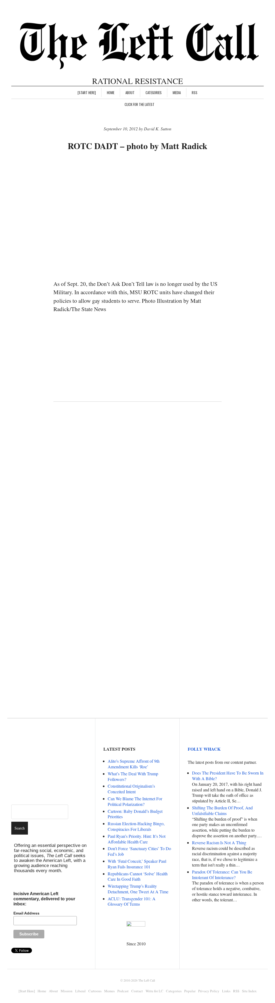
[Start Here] (87, 92)
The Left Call (146, 980)
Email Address (26, 913)
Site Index (249, 991)
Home (110, 92)
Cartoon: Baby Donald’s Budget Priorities (135, 814)
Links (226, 991)
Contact (137, 991)
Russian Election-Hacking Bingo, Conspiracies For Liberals (136, 826)
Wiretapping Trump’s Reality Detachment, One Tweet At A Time (138, 888)
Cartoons (95, 991)
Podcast (123, 991)
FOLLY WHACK (204, 749)
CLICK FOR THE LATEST (139, 104)
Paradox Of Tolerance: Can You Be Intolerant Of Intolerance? (222, 874)
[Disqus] (137, 493)
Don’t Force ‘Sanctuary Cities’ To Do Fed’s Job (139, 851)
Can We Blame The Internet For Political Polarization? (135, 801)
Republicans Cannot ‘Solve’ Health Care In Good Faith (138, 876)
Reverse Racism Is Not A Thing (219, 842)
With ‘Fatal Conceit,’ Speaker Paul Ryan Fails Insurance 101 (137, 863)
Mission (67, 991)
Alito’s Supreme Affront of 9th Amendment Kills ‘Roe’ (134, 763)
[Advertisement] (151, 172)
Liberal (80, 991)
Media (177, 92)
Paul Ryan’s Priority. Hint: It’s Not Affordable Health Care (136, 839)
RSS (194, 92)
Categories (154, 92)
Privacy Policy (208, 991)
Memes (109, 991)
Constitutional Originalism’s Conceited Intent (131, 788)
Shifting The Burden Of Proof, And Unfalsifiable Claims (222, 810)
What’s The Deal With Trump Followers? (133, 776)
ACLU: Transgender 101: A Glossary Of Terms (131, 901)
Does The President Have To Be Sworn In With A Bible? (227, 775)
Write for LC (154, 991)
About (130, 92)
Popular (190, 991)
